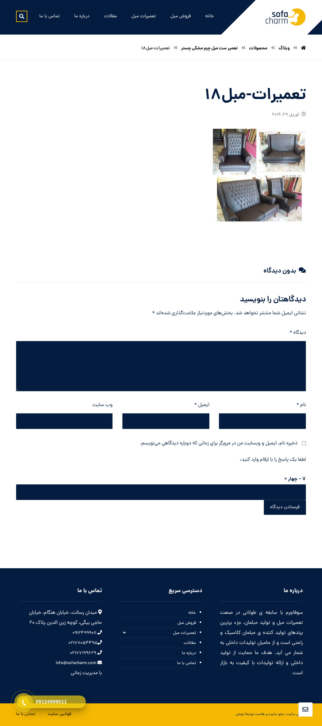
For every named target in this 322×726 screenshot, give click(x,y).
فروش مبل (186, 623)
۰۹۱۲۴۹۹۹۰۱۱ (84, 633)
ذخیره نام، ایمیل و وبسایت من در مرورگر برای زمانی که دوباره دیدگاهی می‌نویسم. (218, 443)
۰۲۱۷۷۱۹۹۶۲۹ (83, 653)
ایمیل (201, 405)
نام (301, 405)
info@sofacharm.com (76, 663)
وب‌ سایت (102, 405)
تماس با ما (186, 663)
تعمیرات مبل (184, 633)
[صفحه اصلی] (303, 48)
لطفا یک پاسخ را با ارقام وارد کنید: (273, 460)
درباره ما (189, 653)
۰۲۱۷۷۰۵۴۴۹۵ (82, 643)
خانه (192, 613)
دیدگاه (298, 333)
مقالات (190, 643)
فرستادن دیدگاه (285, 507)
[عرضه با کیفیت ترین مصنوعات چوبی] (285, 17)
